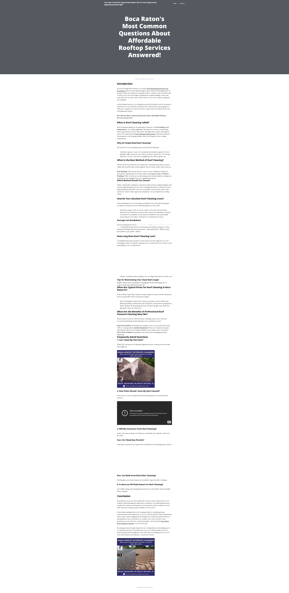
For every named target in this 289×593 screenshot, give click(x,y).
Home (174, 3)
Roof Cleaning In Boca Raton (145, 134)
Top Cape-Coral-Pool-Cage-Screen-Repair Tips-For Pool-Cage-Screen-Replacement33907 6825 (130, 3)
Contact (182, 3)
